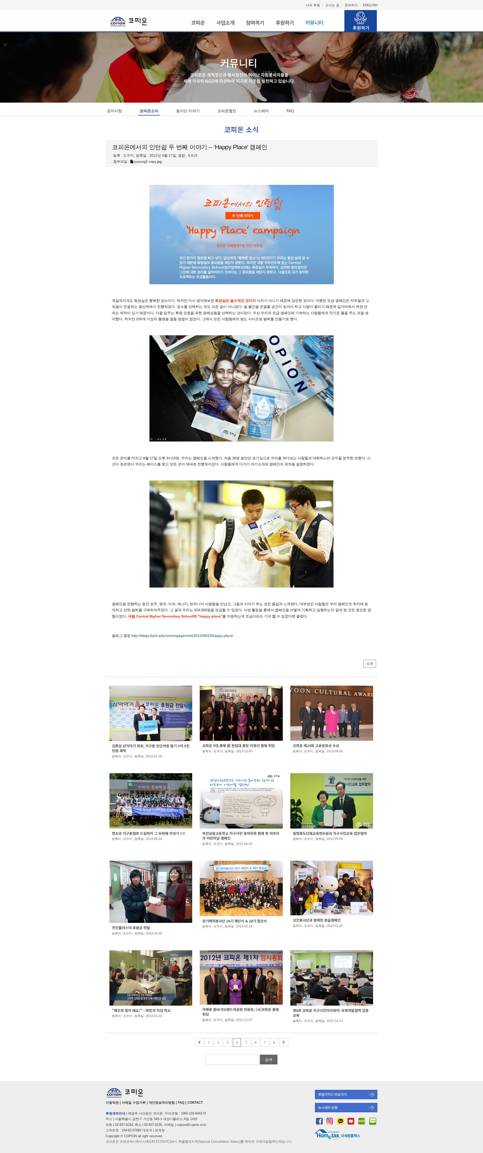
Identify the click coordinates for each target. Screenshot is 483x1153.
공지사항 (114, 111)
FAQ (290, 111)
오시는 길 (332, 5)
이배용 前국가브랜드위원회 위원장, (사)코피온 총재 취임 (240, 1012)
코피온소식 (149, 111)
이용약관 (112, 1102)
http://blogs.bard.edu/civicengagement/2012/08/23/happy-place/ (182, 636)
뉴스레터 (261, 111)
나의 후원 (313, 5)
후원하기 (285, 22)
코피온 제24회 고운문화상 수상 (316, 745)
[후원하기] (346, 1098)
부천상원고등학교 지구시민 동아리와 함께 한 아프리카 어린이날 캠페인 (240, 836)
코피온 (198, 22)
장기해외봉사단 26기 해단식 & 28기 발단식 (234, 920)
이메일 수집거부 (134, 1102)
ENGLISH (370, 5)
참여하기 (255, 22)
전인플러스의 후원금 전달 (131, 927)
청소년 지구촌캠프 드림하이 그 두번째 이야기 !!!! (148, 833)
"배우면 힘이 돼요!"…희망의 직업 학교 (141, 1010)
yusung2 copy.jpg (148, 161)
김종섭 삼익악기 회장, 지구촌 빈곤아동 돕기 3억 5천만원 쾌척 (150, 748)
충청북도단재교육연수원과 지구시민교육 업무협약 (330, 833)
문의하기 (351, 5)
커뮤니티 (314, 22)
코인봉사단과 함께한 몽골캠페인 (317, 920)
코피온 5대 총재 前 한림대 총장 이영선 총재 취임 (238, 745)
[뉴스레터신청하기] (346, 1111)
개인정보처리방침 (162, 1102)
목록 (369, 664)
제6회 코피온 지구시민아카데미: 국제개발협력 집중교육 (331, 1013)
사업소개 (225, 22)
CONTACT (195, 1102)
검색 (268, 1059)
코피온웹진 (226, 111)
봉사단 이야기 (188, 111)
